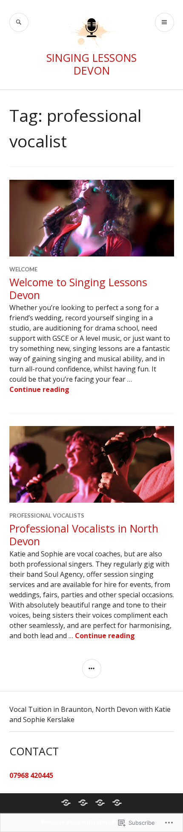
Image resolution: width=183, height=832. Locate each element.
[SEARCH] (19, 22)
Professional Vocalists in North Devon (83, 534)
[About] (83, 802)
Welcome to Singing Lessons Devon (78, 288)
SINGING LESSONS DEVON (91, 64)
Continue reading (39, 389)
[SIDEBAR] (91, 668)
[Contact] (117, 802)
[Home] (66, 802)
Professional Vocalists (46, 515)
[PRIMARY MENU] (164, 22)
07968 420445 (31, 775)
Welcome (23, 269)
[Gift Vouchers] (100, 802)
